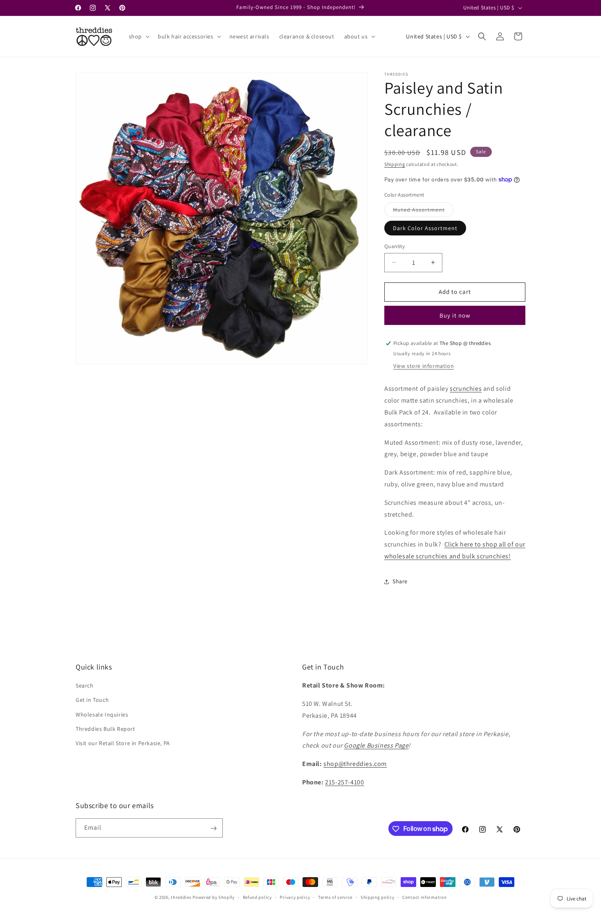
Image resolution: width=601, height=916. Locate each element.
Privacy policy (295, 897)
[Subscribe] (213, 828)
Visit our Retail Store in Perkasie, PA (123, 743)
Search (85, 686)
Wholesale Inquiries (102, 714)
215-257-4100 (344, 782)
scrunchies (466, 388)
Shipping (394, 164)
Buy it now (455, 315)
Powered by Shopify (214, 897)
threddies (181, 897)
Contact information (424, 897)
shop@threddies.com (355, 764)
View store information (423, 366)
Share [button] (400, 581)
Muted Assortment (423, 211)
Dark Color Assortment (425, 228)
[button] (138, 36)
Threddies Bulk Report (105, 728)
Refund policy (257, 897)
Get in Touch (92, 700)
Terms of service (335, 897)
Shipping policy (378, 897)
